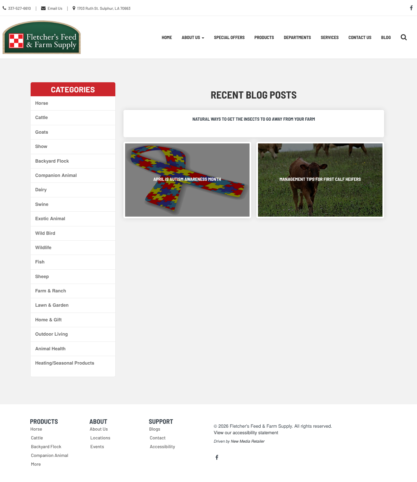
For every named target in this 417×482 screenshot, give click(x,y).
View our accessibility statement (246, 432)
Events (97, 446)
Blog (386, 37)
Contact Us (360, 37)
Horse (41, 103)
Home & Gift (48, 319)
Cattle (41, 117)
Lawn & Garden (52, 305)
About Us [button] (191, 37)
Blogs (154, 429)
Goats (41, 132)
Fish (40, 262)
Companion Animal (56, 175)
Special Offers (229, 37)
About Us (99, 429)
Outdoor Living (51, 334)
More (36, 464)
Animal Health (50, 348)
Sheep (42, 276)
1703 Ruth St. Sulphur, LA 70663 (104, 8)
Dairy (41, 189)
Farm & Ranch (50, 291)
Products (264, 37)
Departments (297, 37)
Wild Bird (45, 233)
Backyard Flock (52, 161)
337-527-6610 (19, 8)
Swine (41, 204)
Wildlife (43, 247)
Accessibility (162, 446)
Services (330, 37)
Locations (100, 437)
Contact (158, 437)
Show (41, 146)
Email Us (55, 8)
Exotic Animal (50, 218)
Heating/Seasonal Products (64, 363)
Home (167, 37)
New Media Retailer (248, 441)
